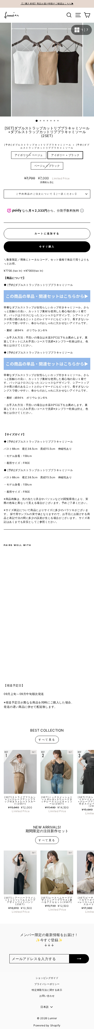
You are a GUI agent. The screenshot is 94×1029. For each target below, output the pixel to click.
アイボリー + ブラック (65, 155)
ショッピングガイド (47, 977)
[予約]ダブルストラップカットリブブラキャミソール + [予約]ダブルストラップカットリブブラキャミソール (47, 146)
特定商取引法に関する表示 (47, 989)
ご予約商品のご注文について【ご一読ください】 (47, 194)
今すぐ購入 (47, 246)
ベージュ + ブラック (47, 165)
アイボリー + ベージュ (29, 155)
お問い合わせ (47, 995)
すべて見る (47, 739)
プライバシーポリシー (47, 984)
